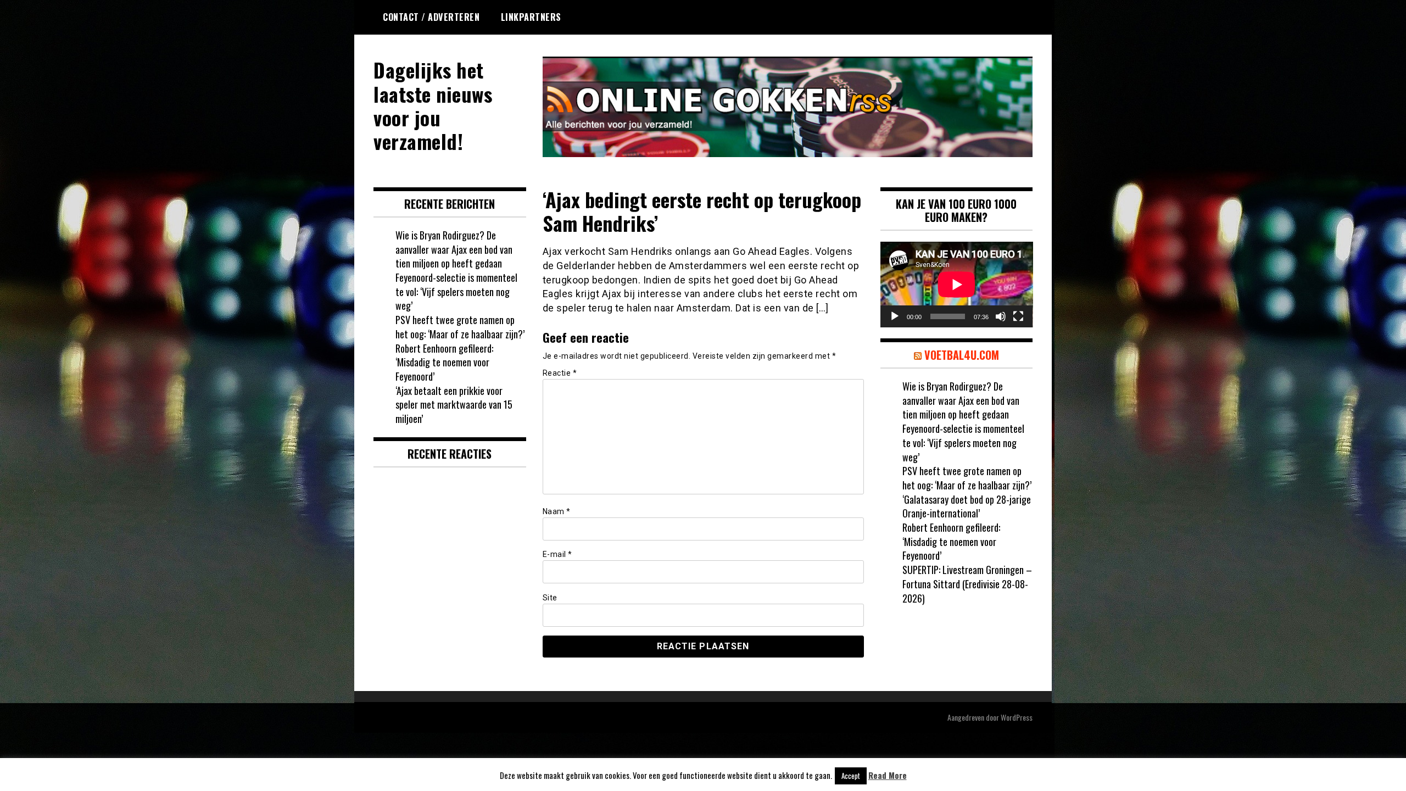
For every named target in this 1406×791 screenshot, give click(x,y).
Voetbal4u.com (961, 355)
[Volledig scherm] (1018, 316)
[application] (956, 284)
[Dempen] (1000, 316)
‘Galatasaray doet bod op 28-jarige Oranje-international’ (966, 506)
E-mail (557, 554)
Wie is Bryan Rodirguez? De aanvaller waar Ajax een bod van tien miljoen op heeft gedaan (453, 249)
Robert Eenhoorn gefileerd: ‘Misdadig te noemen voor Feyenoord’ (444, 362)
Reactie (560, 373)
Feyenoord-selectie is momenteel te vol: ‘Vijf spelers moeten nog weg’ (456, 291)
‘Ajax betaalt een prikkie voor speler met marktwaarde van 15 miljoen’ (453, 404)
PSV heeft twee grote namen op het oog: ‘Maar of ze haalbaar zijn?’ (460, 327)
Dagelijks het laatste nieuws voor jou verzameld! (432, 105)
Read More (887, 775)
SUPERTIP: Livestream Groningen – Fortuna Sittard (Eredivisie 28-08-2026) (967, 583)
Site (550, 597)
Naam (557, 511)
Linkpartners (531, 17)
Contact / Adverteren (431, 17)
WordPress (1017, 717)
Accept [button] (850, 775)
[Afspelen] (894, 316)
